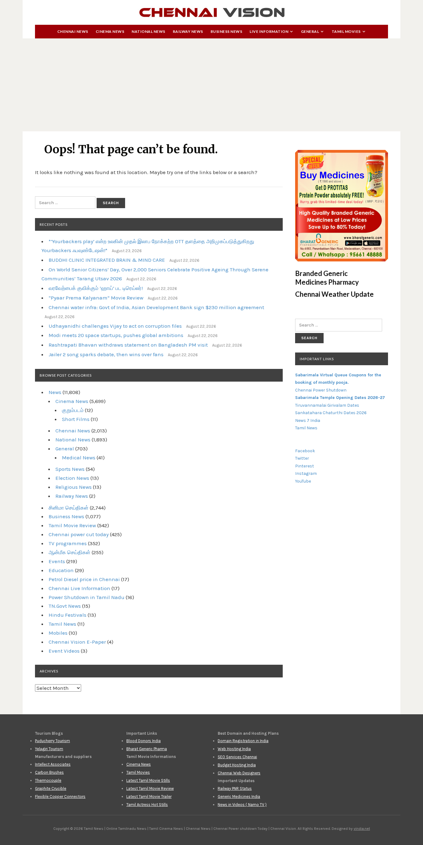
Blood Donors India (143, 740)
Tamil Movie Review (72, 525)
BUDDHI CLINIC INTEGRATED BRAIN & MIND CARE (107, 260)
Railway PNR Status (235, 788)
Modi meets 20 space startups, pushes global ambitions (116, 335)
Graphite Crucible (50, 788)
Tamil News (62, 624)
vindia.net (362, 828)
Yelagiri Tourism (49, 748)
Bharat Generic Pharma (146, 748)
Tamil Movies (346, 31)
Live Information (269, 31)
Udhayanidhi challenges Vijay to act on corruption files (115, 326)
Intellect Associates (53, 764)
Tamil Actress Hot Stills (147, 804)
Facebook (305, 450)
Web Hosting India (234, 748)
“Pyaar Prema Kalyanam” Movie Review (96, 298)
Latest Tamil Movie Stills (148, 780)
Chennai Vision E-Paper (77, 642)
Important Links (317, 359)
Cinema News (110, 31)
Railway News (188, 31)
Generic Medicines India (239, 796)
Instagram (306, 473)
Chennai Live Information (79, 588)
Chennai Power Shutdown (321, 390)
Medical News (78, 457)
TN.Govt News (65, 606)
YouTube (303, 481)
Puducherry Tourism (52, 740)
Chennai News (72, 31)
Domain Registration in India (243, 740)
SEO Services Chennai (237, 757)
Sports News (70, 469)
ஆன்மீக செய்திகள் (69, 552)
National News (148, 31)
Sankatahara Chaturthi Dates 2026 (331, 412)
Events (57, 561)
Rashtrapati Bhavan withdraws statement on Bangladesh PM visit (128, 345)
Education (61, 570)
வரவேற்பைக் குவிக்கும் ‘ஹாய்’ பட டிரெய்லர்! (96, 288)
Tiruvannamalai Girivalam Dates (327, 405)
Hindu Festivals (67, 615)
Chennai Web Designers (239, 773)
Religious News (73, 487)
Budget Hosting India (237, 765)
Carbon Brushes (49, 772)
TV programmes (68, 543)
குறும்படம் (73, 410)
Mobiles (58, 633)
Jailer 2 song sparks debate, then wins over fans (106, 354)
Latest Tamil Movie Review (150, 788)
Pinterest (304, 466)
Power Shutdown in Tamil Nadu (86, 597)
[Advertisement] (211, 85)
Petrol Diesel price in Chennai (84, 579)
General (310, 31)
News (55, 392)
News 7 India (307, 420)
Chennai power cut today (79, 534)
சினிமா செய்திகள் (69, 508)
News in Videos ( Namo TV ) (242, 804)
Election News (72, 478)
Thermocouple (48, 780)
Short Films (75, 419)
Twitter (302, 458)
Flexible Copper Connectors (60, 796)
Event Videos (64, 651)
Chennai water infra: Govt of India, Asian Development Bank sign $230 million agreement (156, 307)
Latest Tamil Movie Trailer (149, 796)
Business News (226, 31)
